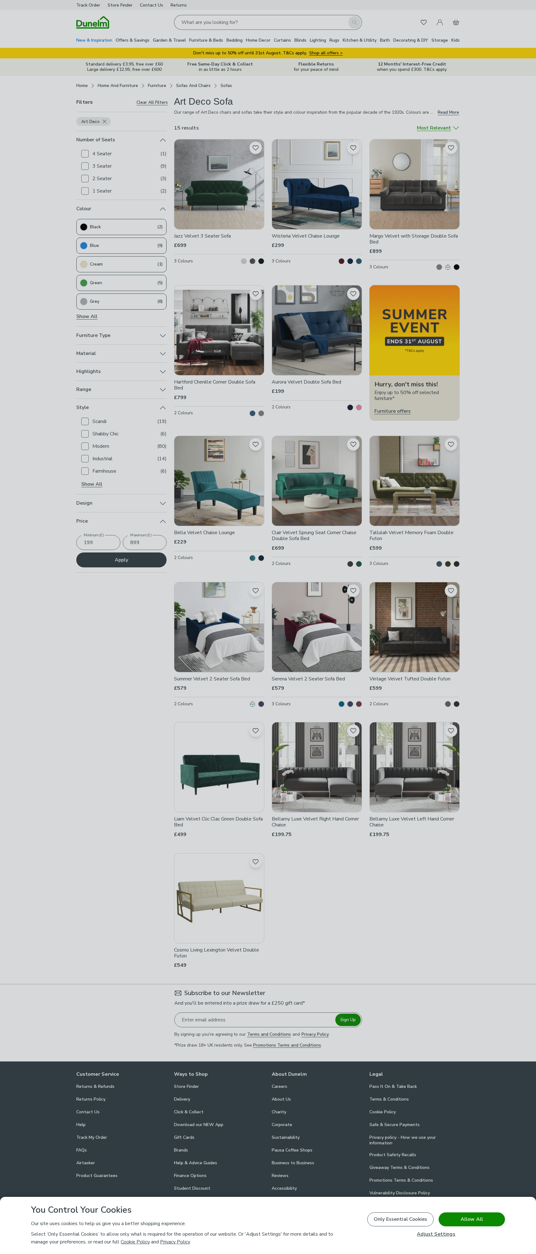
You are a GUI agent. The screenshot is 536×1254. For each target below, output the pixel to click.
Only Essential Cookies (400, 1219)
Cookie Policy (135, 1241)
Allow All (472, 1219)
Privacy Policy (175, 1241)
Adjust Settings (436, 1234)
